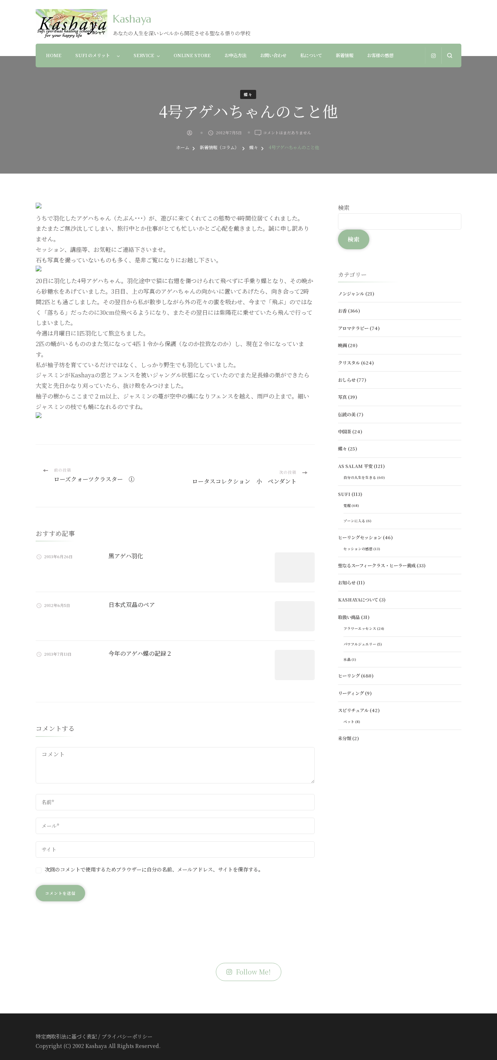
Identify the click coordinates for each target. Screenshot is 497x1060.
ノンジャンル (351, 293)
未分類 (344, 738)
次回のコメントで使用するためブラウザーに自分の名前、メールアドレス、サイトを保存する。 (154, 869)
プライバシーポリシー (127, 1036)
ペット (348, 721)
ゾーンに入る (354, 520)
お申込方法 (235, 55)
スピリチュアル (353, 710)
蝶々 (248, 94)
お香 (342, 310)
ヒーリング (349, 675)
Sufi (344, 494)
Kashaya (132, 18)
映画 (342, 345)
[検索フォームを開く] (449, 55)
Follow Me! (253, 971)
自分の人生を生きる (359, 477)
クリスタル (349, 363)
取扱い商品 (349, 617)
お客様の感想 (380, 55)
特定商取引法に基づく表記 (66, 1036)
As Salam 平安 (355, 466)
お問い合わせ (273, 55)
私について (311, 55)
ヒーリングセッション (360, 537)
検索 (344, 207)
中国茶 (344, 431)
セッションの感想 (358, 548)
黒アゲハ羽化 (125, 556)
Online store (192, 55)
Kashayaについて (358, 599)
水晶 (347, 659)
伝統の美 (346, 414)
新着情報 (344, 55)
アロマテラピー (353, 328)
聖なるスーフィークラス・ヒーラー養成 (377, 565)
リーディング (351, 693)
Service (144, 55)
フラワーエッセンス (359, 628)
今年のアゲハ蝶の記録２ (140, 653)
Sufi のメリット (94, 55)
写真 (342, 397)
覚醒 (347, 505)
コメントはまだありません (287, 133)
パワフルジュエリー (359, 644)
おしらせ (346, 380)
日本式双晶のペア (131, 604)
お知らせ (346, 582)
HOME (53, 55)
